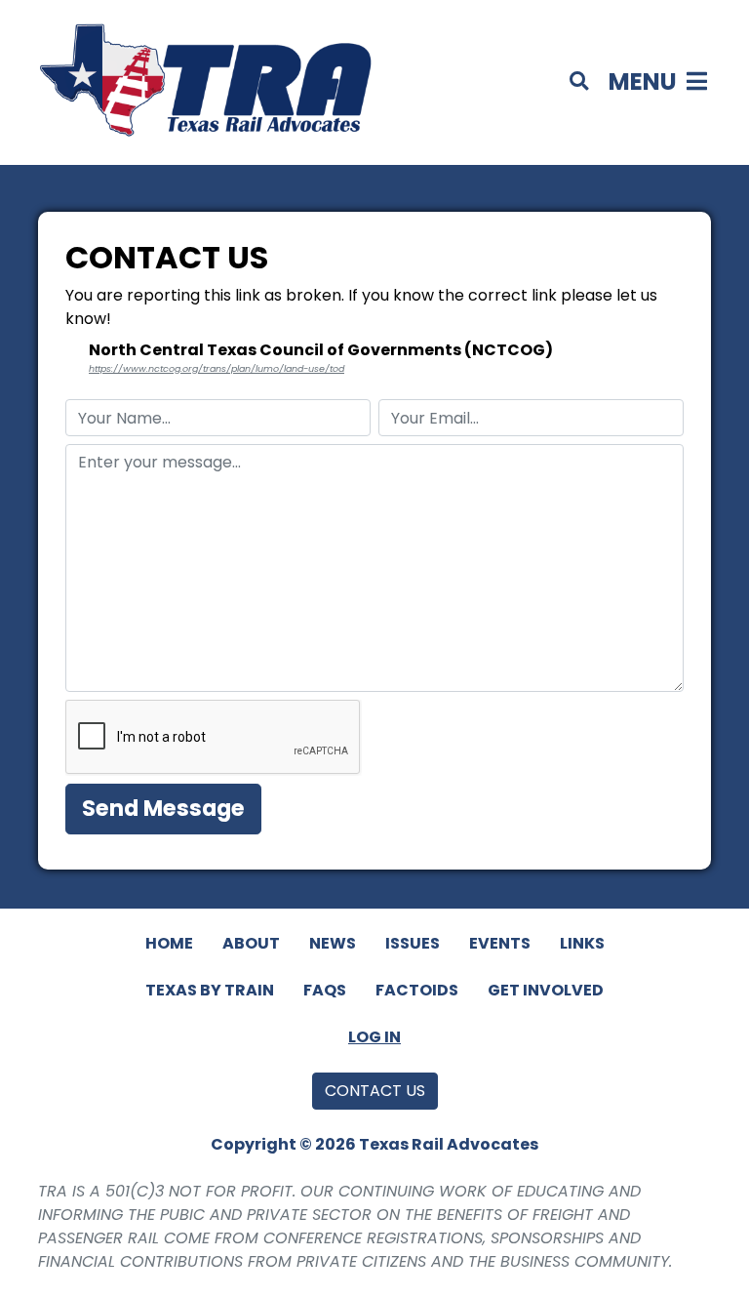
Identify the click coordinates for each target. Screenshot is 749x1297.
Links (582, 943)
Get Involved (546, 990)
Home (169, 943)
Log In (374, 1037)
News (332, 943)
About (251, 943)
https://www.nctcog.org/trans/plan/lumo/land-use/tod (216, 368)
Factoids (416, 990)
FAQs (324, 990)
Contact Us (375, 1090)
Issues (412, 943)
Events (500, 943)
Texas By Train (209, 990)
